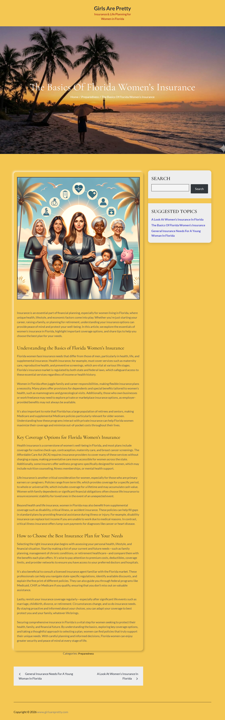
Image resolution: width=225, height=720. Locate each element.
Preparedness (86, 653)
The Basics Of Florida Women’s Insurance (178, 225)
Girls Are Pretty (112, 8)
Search (199, 189)
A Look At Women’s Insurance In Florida (177, 219)
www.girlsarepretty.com (52, 712)
